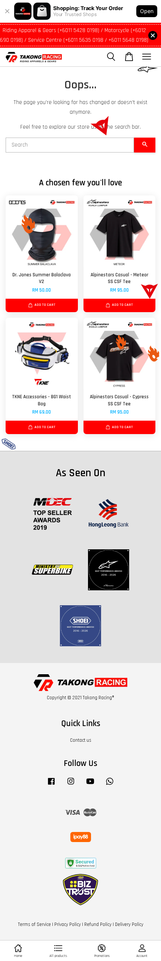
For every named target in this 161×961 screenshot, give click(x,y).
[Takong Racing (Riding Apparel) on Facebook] (51, 785)
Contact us (80, 740)
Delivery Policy (129, 924)
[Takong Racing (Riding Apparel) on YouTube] (90, 785)
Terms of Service (34, 924)
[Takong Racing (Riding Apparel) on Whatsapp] (109, 785)
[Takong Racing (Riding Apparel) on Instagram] (71, 785)
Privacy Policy (67, 924)
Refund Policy (98, 924)
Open (147, 11)
